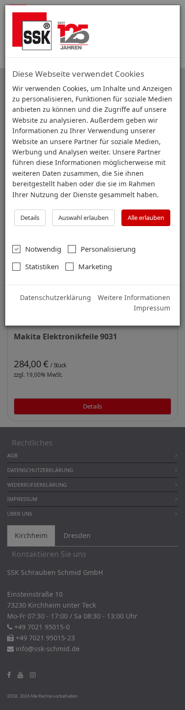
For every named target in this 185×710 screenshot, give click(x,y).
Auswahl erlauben (83, 217)
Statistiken (42, 266)
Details (29, 217)
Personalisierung (108, 249)
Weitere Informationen (134, 297)
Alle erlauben (146, 217)
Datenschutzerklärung (55, 297)
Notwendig (43, 249)
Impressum (152, 307)
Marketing (95, 266)
